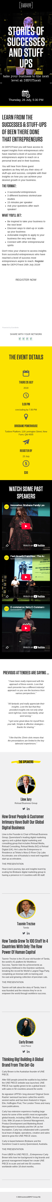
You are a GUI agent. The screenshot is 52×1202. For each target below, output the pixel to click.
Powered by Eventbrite (10, 328)
